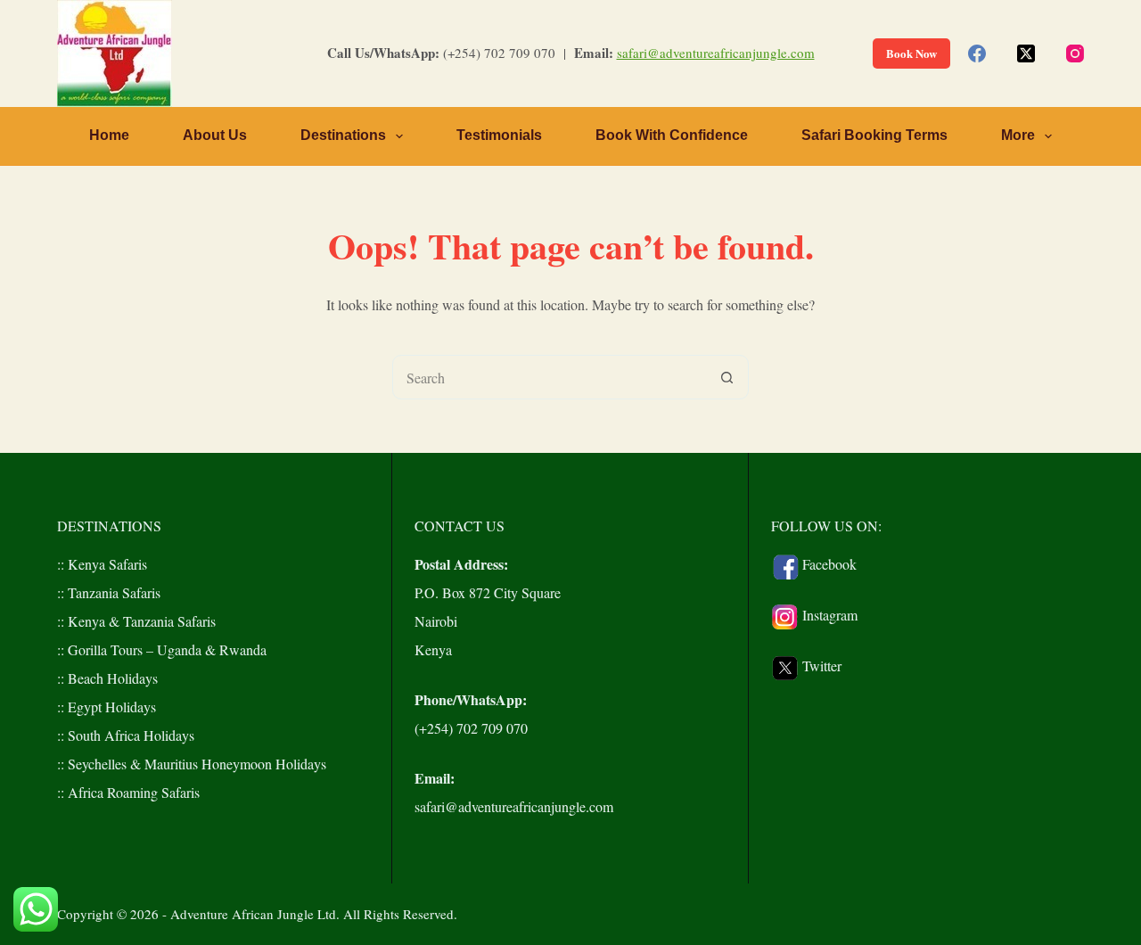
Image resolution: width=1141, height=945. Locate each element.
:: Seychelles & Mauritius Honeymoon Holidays (191, 763)
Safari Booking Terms (874, 135)
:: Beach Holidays (107, 678)
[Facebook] (977, 53)
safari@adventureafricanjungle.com (716, 53)
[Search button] (726, 377)
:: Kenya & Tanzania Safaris (136, 621)
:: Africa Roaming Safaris (128, 792)
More (1018, 135)
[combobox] (549, 377)
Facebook (829, 564)
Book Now (911, 53)
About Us (215, 135)
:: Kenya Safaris (102, 564)
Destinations (343, 135)
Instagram (830, 614)
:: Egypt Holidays (106, 706)
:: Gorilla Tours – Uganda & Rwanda (162, 649)
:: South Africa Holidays (125, 735)
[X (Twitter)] (1026, 53)
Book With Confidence (671, 135)
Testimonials (499, 135)
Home (109, 135)
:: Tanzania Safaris (108, 592)
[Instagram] (1075, 53)
